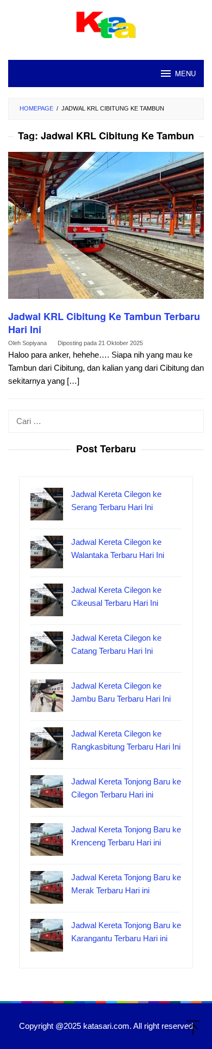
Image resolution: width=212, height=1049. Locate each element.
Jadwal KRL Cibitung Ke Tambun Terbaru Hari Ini (104, 322)
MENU (185, 73)
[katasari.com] (106, 23)
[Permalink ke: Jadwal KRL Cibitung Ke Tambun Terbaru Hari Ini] (106, 230)
